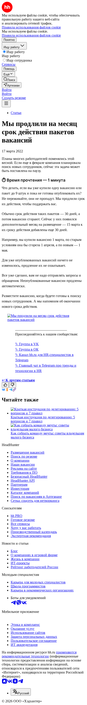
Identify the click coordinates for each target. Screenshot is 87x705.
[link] (9, 79)
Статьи (16, 113)
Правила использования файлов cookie (31, 35)
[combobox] (21, 692)
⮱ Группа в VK (27, 344)
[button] (7, 90)
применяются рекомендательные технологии (39, 654)
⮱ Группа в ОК (27, 349)
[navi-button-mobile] (6, 103)
